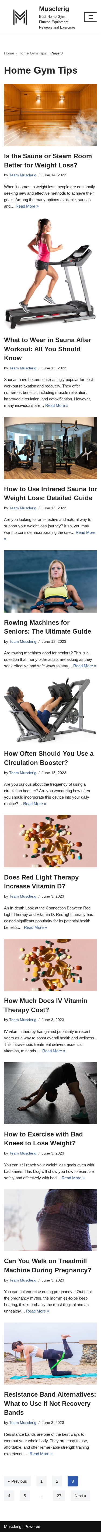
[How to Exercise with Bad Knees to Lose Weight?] (50, 1093)
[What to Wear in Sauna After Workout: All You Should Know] (50, 274)
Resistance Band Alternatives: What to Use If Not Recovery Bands (50, 1403)
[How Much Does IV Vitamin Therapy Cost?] (50, 965)
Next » (80, 1495)
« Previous (17, 1481)
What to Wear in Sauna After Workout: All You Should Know (47, 349)
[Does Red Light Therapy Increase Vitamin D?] (50, 841)
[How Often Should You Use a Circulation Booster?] (50, 710)
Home (9, 53)
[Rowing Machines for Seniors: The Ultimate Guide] (50, 581)
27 (59, 1495)
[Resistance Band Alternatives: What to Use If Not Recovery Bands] (50, 1354)
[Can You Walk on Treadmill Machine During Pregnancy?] (50, 1220)
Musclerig (12, 1526)
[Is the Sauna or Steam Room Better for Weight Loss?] (50, 115)
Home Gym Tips (32, 53)
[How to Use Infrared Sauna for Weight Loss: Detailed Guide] (50, 448)
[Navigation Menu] (90, 17)
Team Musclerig (22, 175)
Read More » (27, 206)
